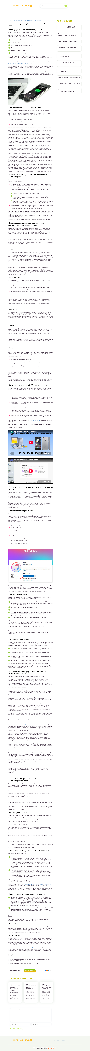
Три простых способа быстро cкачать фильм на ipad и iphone (46, 986)
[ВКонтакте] (45, 970)
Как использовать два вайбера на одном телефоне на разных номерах (68, 90)
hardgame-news (22, 6)
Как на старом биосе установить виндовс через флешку (69, 70)
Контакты (63, 1040)
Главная (49, 1040)
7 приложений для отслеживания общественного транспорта (67, 48)
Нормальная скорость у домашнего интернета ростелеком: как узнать (67, 34)
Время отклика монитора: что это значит (69, 77)
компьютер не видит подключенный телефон (25, 947)
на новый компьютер (34, 420)
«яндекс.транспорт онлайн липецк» (67, 41)
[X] (50, 970)
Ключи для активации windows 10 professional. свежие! (67, 63)
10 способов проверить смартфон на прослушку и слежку (67, 55)
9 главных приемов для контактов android (72, 27)
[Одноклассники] (47, 970)
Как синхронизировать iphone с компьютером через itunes (15, 987)
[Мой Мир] (48, 970)
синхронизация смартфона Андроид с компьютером (38, 884)
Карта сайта (56, 1040)
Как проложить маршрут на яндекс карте (69, 83)
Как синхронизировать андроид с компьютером (31, 986)
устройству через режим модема (31, 724)
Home (11, 20)
